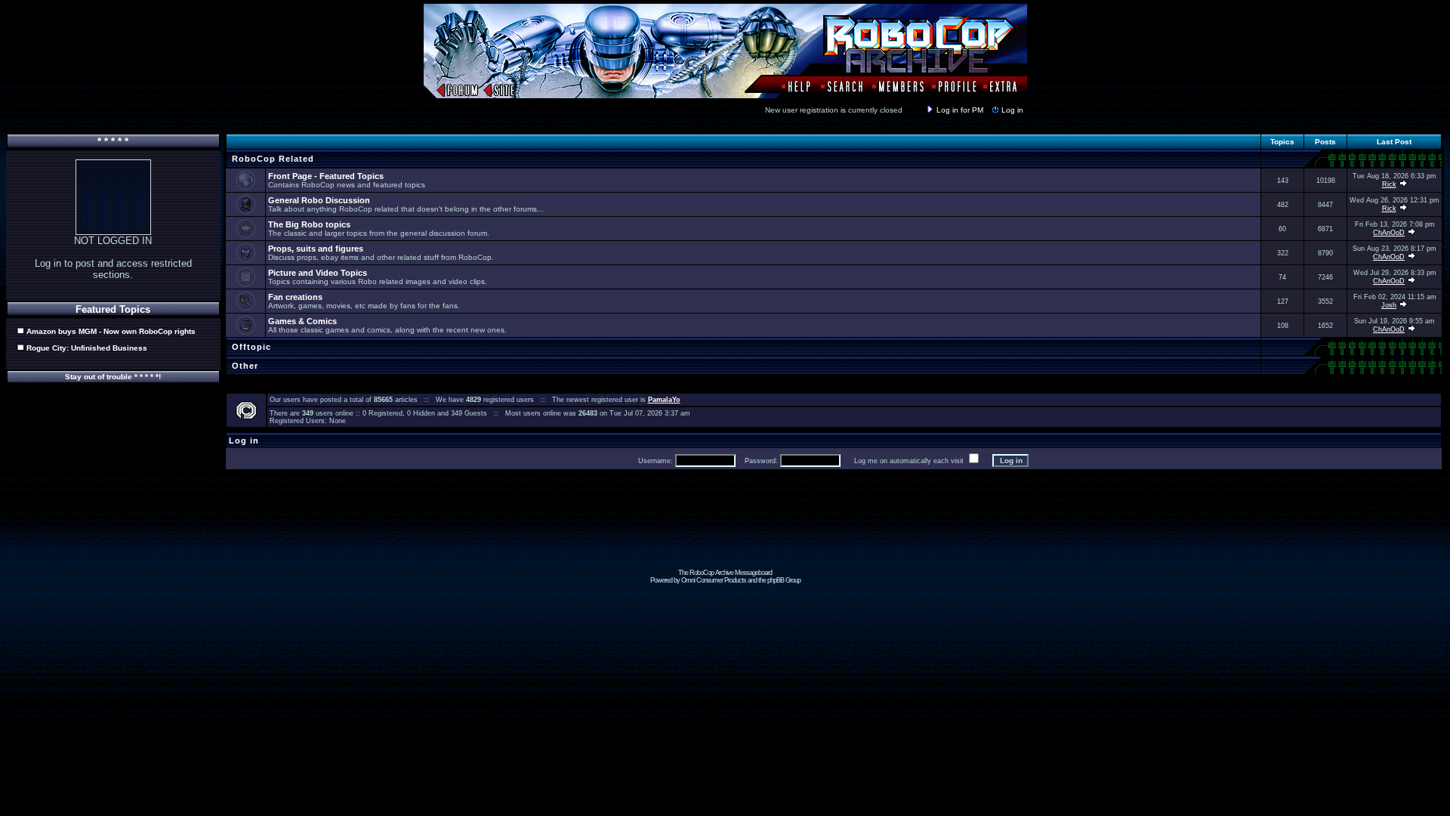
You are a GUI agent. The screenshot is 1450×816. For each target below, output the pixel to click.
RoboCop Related (271, 158)
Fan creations (295, 296)
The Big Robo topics (309, 224)
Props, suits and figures (315, 248)
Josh (1388, 305)
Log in (1012, 110)
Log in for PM (959, 110)
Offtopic (250, 346)
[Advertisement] (725, 535)
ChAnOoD (1389, 232)
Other (243, 365)
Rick (1389, 184)
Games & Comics (302, 321)
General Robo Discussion (319, 200)
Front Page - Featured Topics (326, 176)
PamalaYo (664, 399)
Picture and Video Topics (317, 272)
